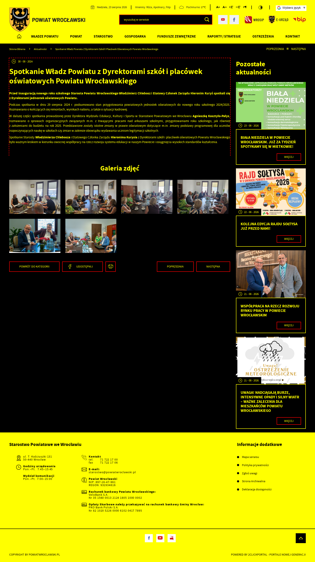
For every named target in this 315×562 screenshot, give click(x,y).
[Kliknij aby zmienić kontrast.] (260, 7)
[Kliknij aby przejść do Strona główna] (20, 36)
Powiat (76, 36)
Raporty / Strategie (224, 36)
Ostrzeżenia (263, 36)
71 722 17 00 (109, 459)
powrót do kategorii (34, 266)
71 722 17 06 (109, 462)
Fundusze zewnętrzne (176, 36)
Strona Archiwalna (253, 481)
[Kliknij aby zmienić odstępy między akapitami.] (244, 8)
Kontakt (292, 36)
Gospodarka (135, 36)
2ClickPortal (257, 554)
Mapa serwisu (250, 457)
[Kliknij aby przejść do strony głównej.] (47, 20)
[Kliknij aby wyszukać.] (207, 19)
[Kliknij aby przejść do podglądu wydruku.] (110, 266)
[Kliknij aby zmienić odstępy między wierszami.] (231, 8)
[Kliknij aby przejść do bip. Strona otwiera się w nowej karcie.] (299, 19)
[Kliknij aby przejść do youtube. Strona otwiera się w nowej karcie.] (223, 19)
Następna (298, 49)
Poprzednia (275, 49)
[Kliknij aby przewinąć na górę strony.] (301, 538)
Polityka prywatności (255, 465)
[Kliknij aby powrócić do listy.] (287, 49)
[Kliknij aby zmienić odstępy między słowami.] (238, 8)
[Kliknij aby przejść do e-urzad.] (278, 19)
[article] (271, 123)
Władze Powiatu (44, 36)
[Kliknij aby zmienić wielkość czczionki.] (218, 8)
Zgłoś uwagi (249, 473)
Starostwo (103, 36)
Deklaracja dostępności (257, 489)
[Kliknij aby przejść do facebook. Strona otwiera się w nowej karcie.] (234, 19)
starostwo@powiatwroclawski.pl (112, 472)
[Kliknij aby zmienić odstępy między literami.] (224, 8)
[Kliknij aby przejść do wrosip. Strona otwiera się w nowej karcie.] (254, 19)
